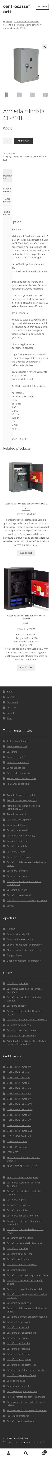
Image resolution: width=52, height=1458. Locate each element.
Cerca (26, 1453)
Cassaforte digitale (16, 1199)
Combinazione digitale (18, 934)
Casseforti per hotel (17, 889)
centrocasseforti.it (35, 1442)
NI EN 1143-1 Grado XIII (19, 1136)
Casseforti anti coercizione (20, 1421)
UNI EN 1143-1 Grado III (19, 1082)
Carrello (11, 713)
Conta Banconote (16, 767)
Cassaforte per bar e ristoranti (23, 1215)
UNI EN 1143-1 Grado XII (19, 1130)
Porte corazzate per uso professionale (27, 1410)
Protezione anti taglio (18, 1415)
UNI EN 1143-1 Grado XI (19, 1125)
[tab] (7, 175)
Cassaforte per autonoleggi (21, 835)
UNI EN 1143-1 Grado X (19, 1120)
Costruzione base (16, 1380)
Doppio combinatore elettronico (24, 960)
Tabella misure (7, 213)
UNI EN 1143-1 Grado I (18, 1072)
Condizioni (12, 702)
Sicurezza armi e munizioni (26, 21)
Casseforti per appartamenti (21, 1035)
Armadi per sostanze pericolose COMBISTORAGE (23, 807)
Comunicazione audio (18, 762)
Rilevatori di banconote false (21, 778)
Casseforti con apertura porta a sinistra (27, 1275)
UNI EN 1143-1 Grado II (19, 1077)
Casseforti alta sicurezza (19, 1253)
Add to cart (23, 140)
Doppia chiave (14, 955)
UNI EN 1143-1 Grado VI (19, 1098)
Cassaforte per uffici (17, 983)
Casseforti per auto (17, 876)
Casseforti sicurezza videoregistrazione (27, 900)
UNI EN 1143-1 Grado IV (19, 1088)
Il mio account (8, 1453)
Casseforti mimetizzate (19, 1321)
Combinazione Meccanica (20, 939)
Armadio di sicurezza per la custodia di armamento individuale (27, 1042)
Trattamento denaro (17, 741)
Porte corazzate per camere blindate (26, 1396)
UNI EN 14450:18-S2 (17, 1146)
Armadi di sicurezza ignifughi (22, 800)
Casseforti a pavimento (19, 857)
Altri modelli (7, 200)
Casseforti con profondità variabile (25, 1289)
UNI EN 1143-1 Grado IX (19, 1114)
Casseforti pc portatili (18, 1327)
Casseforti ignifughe (17, 870)
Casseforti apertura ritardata (22, 1264)
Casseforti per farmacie (19, 1354)
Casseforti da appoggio (19, 1024)
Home (9, 21)
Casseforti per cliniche (18, 1348)
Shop (9, 718)
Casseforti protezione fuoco (21, 1030)
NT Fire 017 (12, 1152)
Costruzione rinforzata (18, 1386)
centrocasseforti (16, 8)
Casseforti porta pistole (19, 819)
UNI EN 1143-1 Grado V (19, 1093)
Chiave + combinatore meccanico (24, 950)
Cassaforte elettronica (18, 1205)
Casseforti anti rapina (18, 1259)
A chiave (11, 928)
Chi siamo (12, 707)
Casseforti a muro (16, 851)
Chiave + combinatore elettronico (24, 944)
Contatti (11, 696)
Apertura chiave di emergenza (22, 1177)
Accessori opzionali (17, 746)
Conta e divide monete (18, 773)
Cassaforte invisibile (17, 1210)
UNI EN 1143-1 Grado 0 (19, 1066)
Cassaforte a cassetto (18, 830)
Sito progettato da (12, 1442)
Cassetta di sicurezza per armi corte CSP (22, 24)
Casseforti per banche (18, 1343)
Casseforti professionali (19, 895)
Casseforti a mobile (17, 846)
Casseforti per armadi (18, 1338)
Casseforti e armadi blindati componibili (28, 1316)
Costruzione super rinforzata (22, 1391)
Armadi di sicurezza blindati (21, 795)
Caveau (10, 905)
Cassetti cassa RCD (16, 757)
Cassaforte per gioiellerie (20, 1237)
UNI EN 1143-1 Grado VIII (19, 1109)
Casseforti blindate (16, 1005)
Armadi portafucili (16, 814)
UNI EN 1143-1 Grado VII (19, 1104)
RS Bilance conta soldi (18, 783)
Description (7, 177)
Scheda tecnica (7, 190)
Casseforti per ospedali (19, 1359)
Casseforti (12, 751)
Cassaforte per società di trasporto (25, 1243)
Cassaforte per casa (17, 841)
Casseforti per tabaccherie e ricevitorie (27, 1019)
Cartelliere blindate (17, 824)
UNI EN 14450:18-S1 (17, 1141)
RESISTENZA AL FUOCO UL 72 (22, 1166)
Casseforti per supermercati (21, 1364)
